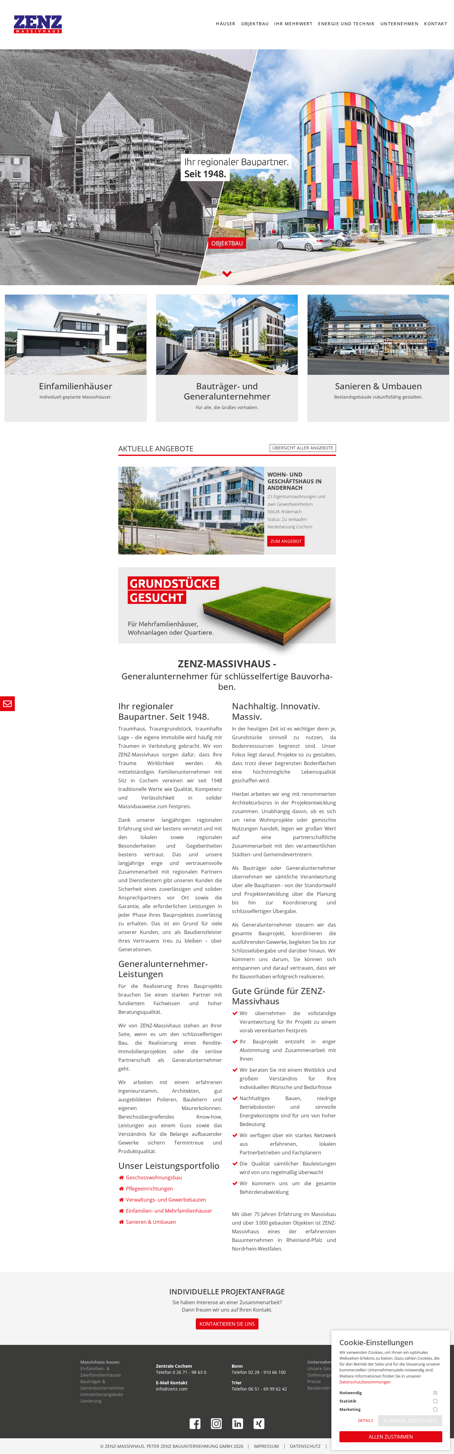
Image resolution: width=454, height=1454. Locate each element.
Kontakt (435, 24)
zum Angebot (285, 541)
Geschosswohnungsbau (154, 1177)
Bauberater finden (326, 1388)
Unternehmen (399, 24)
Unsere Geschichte (326, 1368)
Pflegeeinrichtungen (149, 1188)
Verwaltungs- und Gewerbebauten (166, 1199)
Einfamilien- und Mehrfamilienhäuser (169, 1210)
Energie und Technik (346, 24)
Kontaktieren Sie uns (227, 1324)
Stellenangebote (324, 1375)
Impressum (266, 1446)
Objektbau (255, 24)
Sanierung (91, 1401)
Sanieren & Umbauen (151, 1221)
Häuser (225, 24)
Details (365, 1420)
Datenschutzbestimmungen (365, 1382)
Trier (237, 1383)
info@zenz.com (171, 1389)
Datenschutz (305, 1446)
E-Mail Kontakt (171, 1383)
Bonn (237, 1366)
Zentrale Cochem (174, 1366)
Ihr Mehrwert (293, 24)
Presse (314, 1381)
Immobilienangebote (101, 1394)
